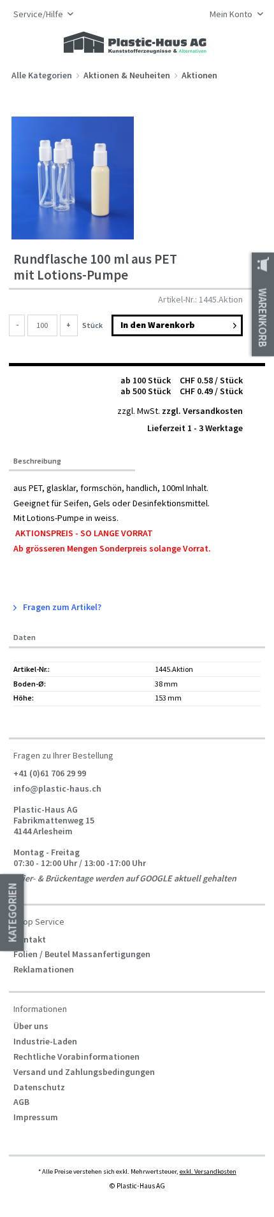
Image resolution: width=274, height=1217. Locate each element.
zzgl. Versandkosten (202, 410)
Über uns (30, 1026)
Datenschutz (39, 1087)
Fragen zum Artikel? (61, 607)
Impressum (35, 1117)
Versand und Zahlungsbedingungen (84, 1072)
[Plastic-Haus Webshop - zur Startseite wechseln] (135, 43)
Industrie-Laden (45, 1041)
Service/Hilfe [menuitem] (39, 14)
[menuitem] (232, 15)
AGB (21, 1101)
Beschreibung (37, 461)
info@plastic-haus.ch (57, 788)
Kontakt (29, 939)
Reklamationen (43, 969)
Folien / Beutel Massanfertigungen (81, 954)
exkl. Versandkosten (208, 1171)
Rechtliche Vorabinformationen (76, 1056)
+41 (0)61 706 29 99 (49, 772)
